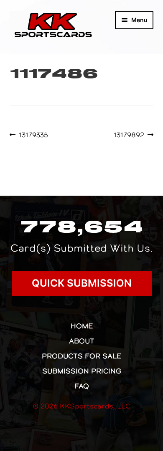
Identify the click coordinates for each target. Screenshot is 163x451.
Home (82, 325)
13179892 (129, 135)
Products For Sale (81, 355)
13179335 (33, 135)
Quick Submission (82, 283)
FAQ (81, 386)
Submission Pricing (81, 370)
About (81, 340)
